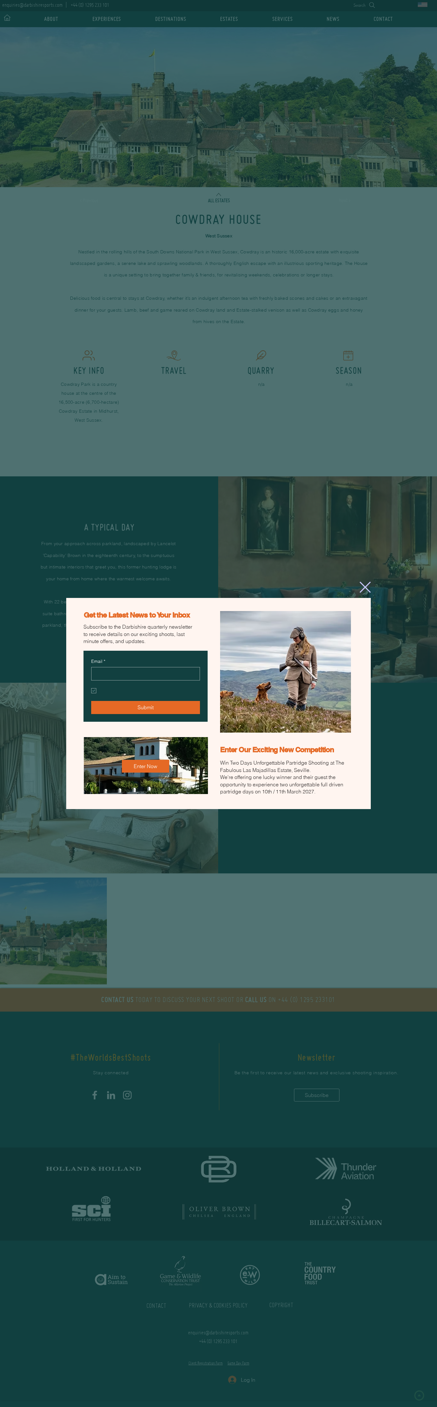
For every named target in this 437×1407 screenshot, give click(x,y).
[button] (365, 586)
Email (98, 661)
